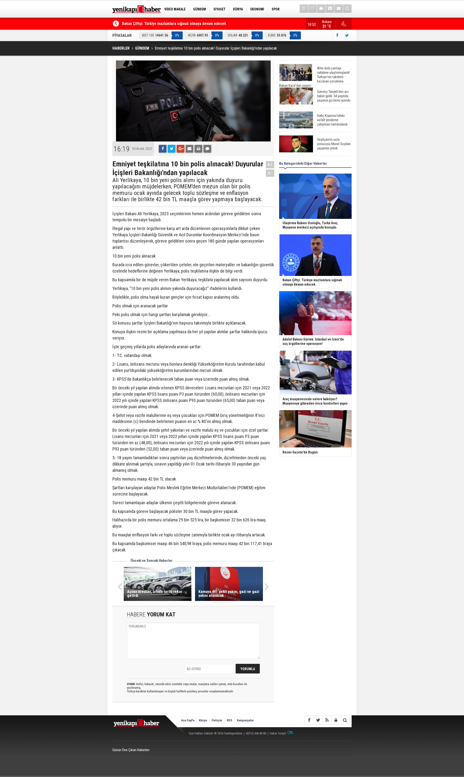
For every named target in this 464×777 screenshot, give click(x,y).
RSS (229, 720)
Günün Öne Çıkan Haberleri (130, 750)
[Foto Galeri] (330, 8)
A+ (270, 164)
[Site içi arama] (347, 8)
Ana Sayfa (187, 720)
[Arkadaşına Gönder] (189, 149)
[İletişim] (338, 8)
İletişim (217, 720)
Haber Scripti (278, 733)
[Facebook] (163, 149)
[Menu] (304, 8)
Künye (203, 720)
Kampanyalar (245, 720)
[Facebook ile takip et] (337, 35)
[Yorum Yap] (207, 149)
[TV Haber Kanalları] (312, 8)
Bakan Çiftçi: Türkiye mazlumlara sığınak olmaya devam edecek (174, 23)
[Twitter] (171, 149)
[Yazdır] (198, 149)
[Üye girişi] (335, 720)
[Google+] (180, 149)
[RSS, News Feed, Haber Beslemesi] (326, 720)
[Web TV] (321, 8)
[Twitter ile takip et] (347, 35)
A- (270, 173)
